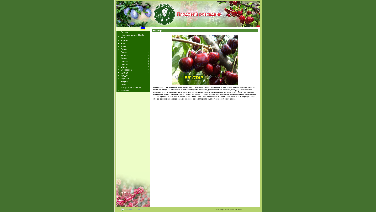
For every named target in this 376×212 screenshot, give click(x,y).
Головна (125, 32)
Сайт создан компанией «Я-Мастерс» (229, 210)
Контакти (125, 90)
